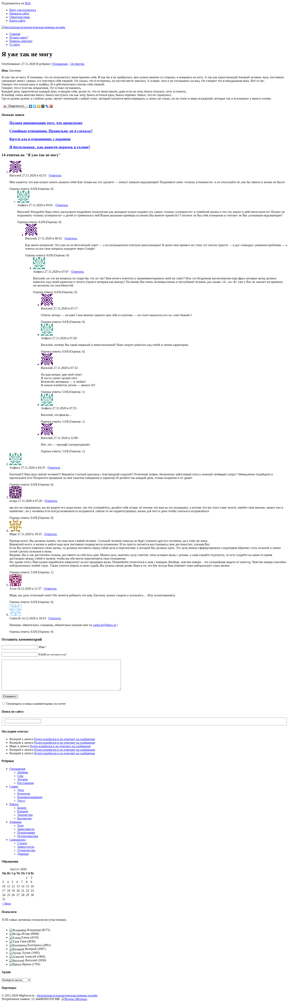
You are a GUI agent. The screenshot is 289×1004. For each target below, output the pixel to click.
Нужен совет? (18, 37)
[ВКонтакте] (31, 106)
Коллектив (24, 818)
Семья (13, 786)
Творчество (25, 815)
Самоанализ (17, 839)
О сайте (14, 44)
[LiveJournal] (47, 106)
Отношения (59, 64)
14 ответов (77, 64)
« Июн (6, 903)
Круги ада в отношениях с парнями (40, 139)
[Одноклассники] (39, 106)
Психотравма (26, 832)
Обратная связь (19, 17)
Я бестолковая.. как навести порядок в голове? (49, 147)
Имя (43, 647)
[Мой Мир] (43, 106)
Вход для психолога (22, 10)
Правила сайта (19, 13)
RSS (28, 3)
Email (53, 654)
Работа (13, 804)
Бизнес (22, 807)
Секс (20, 776)
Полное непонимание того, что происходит (46, 123)
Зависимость (25, 829)
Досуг (21, 800)
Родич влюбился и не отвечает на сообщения (64, 739)
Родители (23, 793)
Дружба (22, 779)
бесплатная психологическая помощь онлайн (67, 995)
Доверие (23, 853)
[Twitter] (35, 106)
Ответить (55, 175)
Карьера (22, 811)
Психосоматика (27, 836)
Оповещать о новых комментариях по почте (36, 703)
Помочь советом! (20, 41)
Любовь (22, 772)
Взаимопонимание (29, 797)
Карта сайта (17, 20)
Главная (14, 34)
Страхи (22, 843)
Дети (20, 790)
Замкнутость (25, 846)
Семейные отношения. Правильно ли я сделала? (51, 131)
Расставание (25, 783)
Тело (20, 825)
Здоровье (15, 822)
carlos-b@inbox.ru (104, 625)
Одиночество (26, 850)
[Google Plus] (51, 106)
